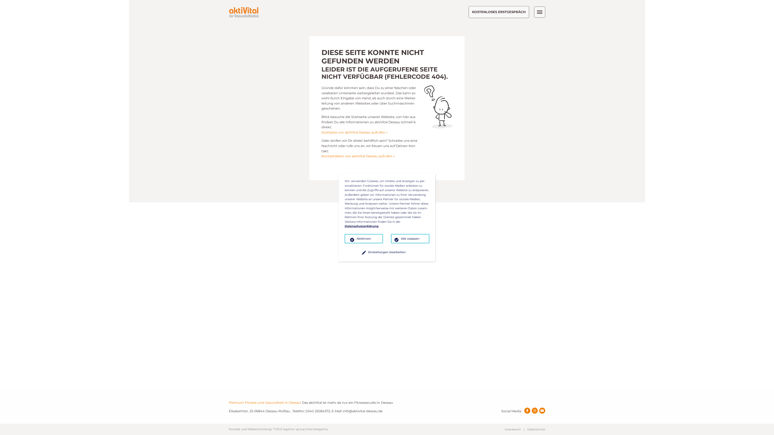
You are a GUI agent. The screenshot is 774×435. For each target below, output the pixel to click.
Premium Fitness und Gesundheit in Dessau (265, 403)
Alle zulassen (410, 238)
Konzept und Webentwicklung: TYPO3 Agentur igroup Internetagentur (279, 429)
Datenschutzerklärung (362, 226)
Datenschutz (536, 429)
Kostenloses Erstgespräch (499, 12)
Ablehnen (364, 238)
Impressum (513, 429)
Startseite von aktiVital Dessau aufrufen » (354, 132)
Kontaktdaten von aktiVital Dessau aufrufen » (358, 156)
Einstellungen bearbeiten (387, 252)
